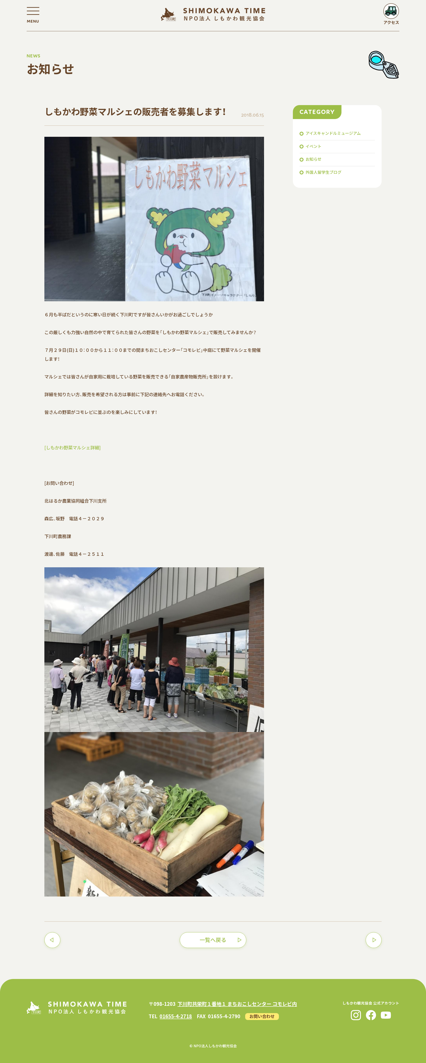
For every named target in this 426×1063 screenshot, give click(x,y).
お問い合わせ (262, 1016)
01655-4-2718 (176, 1016)
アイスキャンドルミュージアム (333, 133)
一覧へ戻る (213, 940)
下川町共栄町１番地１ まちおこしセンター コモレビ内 (237, 1003)
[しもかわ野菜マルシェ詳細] (72, 447)
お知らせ (313, 159)
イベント (313, 146)
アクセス (391, 22)
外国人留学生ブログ (323, 172)
